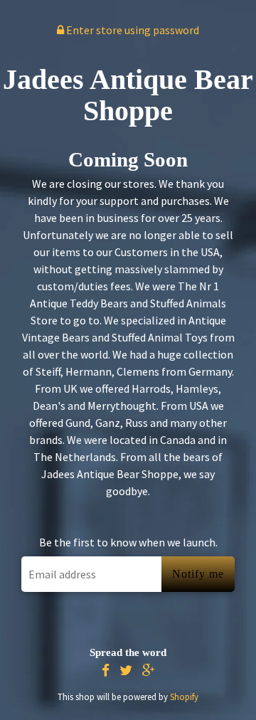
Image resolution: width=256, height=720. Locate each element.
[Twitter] (126, 670)
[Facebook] (105, 670)
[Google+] (149, 670)
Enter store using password (131, 30)
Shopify (184, 696)
